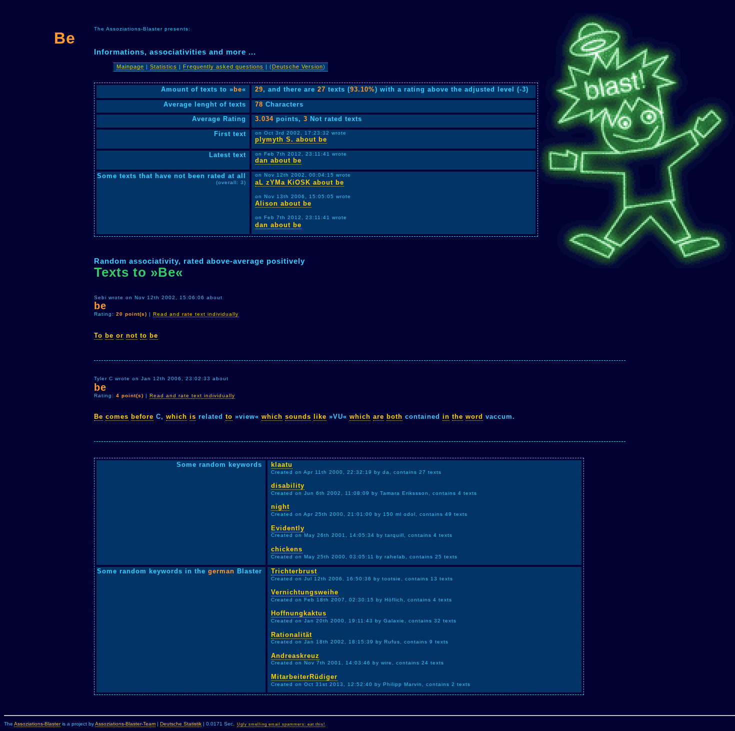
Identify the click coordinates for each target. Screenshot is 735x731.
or (120, 335)
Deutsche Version (297, 67)
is (193, 416)
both (394, 416)
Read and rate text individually (195, 314)
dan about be (278, 160)
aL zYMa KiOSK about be (299, 182)
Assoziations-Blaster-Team (125, 723)
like (320, 416)
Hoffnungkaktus (298, 613)
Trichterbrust (294, 571)
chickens (286, 549)
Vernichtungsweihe (304, 592)
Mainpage (130, 67)
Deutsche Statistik (181, 723)
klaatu (281, 464)
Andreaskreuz (295, 655)
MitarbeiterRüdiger (304, 676)
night (280, 506)
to (143, 335)
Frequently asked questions (223, 67)
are (378, 416)
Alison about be (283, 203)
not (132, 335)
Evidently (287, 528)
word (474, 416)
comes (117, 416)
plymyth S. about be (291, 139)
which (176, 416)
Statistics (163, 67)
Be (98, 416)
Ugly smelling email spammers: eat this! (281, 724)
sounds (298, 416)
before (142, 416)
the (457, 416)
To (98, 335)
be (109, 335)
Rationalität (291, 634)
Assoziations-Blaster (37, 723)
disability (287, 485)
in (446, 416)
